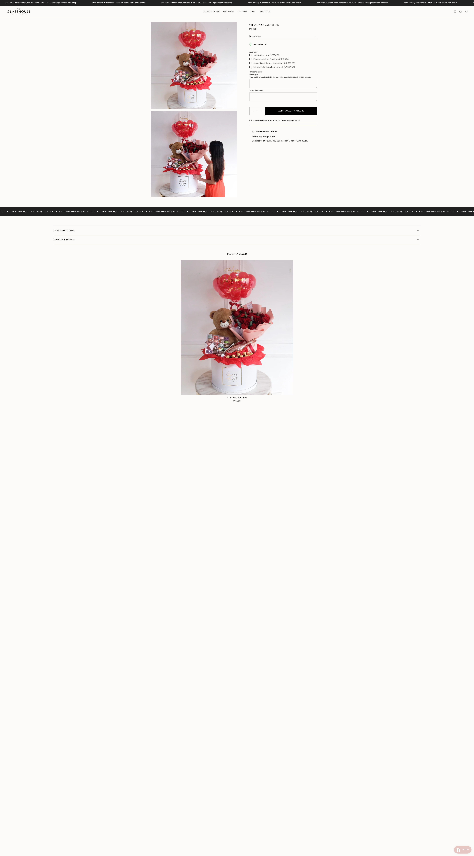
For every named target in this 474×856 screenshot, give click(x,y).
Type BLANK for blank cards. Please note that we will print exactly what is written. (280, 77)
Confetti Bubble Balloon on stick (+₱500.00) (274, 63)
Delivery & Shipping (65, 239)
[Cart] (466, 11)
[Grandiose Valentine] (237, 327)
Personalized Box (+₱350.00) (266, 55)
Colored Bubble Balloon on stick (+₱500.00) (274, 67)
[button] (211, 11)
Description (255, 36)
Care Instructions (64, 230)
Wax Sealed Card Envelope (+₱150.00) (271, 59)
